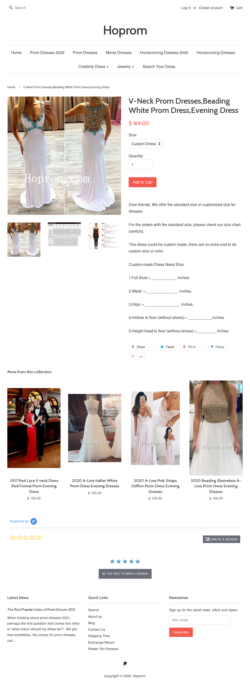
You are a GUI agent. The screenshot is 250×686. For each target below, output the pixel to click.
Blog (91, 622)
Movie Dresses (119, 52)
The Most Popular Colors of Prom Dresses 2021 (41, 609)
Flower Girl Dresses (103, 648)
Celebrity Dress (92, 66)
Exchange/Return (101, 642)
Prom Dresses (85, 52)
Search (93, 609)
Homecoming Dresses (216, 52)
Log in (186, 7)
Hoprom (125, 30)
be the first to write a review (125, 574)
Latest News (18, 597)
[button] (221, 539)
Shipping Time (99, 635)
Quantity (136, 156)
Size (132, 135)
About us (95, 616)
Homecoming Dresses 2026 (164, 52)
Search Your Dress (159, 66)
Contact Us (96, 629)
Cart (239, 7)
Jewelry (124, 66)
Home (16, 52)
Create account (211, 7)
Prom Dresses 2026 (47, 52)
